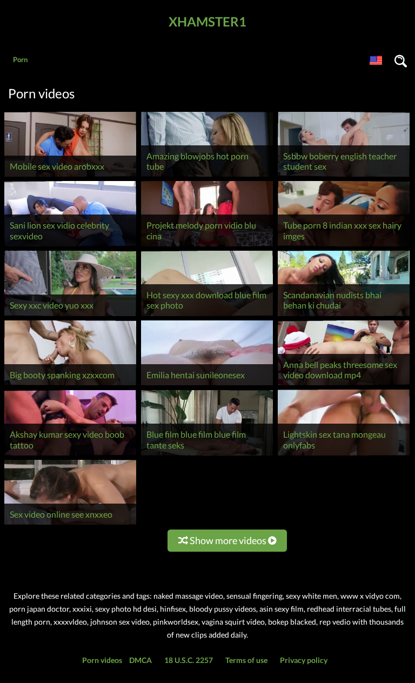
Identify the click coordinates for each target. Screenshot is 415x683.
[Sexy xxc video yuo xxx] (70, 316)
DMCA (140, 660)
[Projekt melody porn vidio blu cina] (207, 246)
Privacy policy (303, 660)
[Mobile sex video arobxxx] (70, 176)
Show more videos (228, 540)
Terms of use (246, 660)
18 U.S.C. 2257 (188, 660)
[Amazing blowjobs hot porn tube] (207, 176)
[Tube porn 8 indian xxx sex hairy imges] (344, 246)
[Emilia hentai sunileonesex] (207, 385)
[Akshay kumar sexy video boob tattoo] (70, 455)
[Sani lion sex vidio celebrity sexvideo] (70, 246)
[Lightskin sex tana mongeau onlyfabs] (344, 455)
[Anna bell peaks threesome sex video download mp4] (344, 385)
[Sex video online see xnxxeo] (70, 524)
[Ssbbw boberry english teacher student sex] (344, 176)
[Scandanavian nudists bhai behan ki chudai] (344, 316)
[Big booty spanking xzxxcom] (70, 385)
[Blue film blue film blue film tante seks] (207, 455)
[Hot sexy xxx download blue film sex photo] (207, 316)
